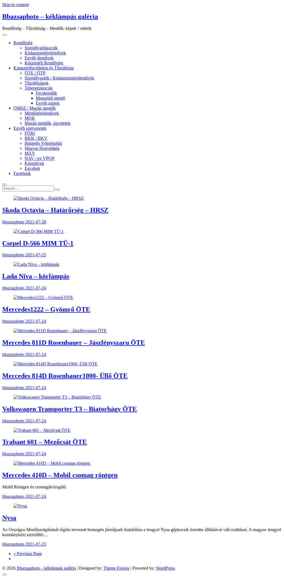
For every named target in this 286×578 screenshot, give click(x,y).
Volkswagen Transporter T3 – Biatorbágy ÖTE (69, 409)
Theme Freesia (116, 568)
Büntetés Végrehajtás (43, 143)
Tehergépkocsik (39, 88)
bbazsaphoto (13, 222)
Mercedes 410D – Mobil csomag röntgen (60, 475)
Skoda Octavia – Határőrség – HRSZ (55, 210)
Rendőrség (22, 42)
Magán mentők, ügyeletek (47, 123)
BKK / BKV (36, 138)
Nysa (9, 517)
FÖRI (30, 133)
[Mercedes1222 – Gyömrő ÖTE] (43, 297)
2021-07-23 (35, 544)
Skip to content (15, 4)
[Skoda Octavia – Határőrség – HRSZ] (48, 198)
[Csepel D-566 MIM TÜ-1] (38, 231)
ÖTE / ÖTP (35, 73)
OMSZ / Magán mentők (34, 108)
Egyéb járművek (39, 58)
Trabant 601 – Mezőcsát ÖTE (44, 441)
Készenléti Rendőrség (44, 63)
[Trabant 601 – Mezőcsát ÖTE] (41, 430)
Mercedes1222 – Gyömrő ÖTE (46, 309)
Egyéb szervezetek (29, 128)
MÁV (30, 153)
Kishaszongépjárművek (45, 52)
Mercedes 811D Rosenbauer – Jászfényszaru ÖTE (73, 342)
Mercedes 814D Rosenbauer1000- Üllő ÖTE (65, 375)
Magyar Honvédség (42, 148)
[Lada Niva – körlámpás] (36, 264)
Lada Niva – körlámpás (35, 276)
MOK (30, 118)
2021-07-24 (35, 288)
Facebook (22, 173)
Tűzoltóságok (37, 83)
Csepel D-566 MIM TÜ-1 (37, 243)
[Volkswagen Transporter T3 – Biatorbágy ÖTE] (57, 397)
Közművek (34, 163)
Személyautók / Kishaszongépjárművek (59, 78)
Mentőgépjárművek (42, 113)
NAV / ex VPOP (39, 158)
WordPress (165, 568)
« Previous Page (27, 553)
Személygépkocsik (41, 47)
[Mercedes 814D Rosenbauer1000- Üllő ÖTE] (55, 364)
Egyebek (32, 168)
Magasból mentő (50, 98)
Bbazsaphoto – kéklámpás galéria (50, 16)
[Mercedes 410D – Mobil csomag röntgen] (51, 463)
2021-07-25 (35, 254)
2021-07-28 (35, 222)
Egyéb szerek (47, 103)
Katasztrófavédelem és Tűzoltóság (43, 68)
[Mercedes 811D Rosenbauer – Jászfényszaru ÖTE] (60, 330)
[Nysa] (20, 506)
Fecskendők (46, 93)
